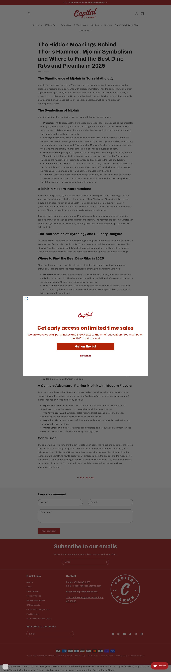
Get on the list (85, 346)
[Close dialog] (26, 298)
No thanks (85, 355)
